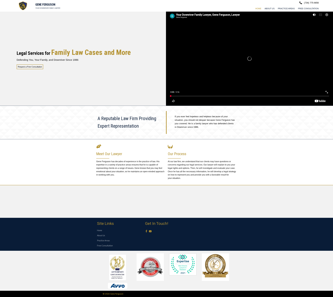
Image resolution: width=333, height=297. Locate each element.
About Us (101, 235)
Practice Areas (103, 240)
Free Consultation (105, 245)
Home (99, 230)
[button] (146, 231)
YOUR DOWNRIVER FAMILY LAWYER (47, 8)
